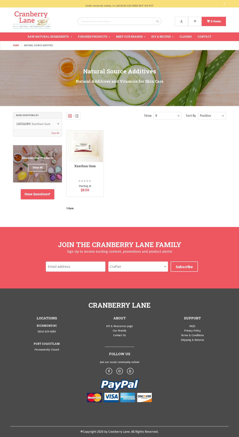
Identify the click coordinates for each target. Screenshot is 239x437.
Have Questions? (37, 194)
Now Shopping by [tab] (27, 115)
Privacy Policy (192, 330)
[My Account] (181, 21)
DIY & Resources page (119, 326)
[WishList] (195, 21)
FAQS (192, 326)
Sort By (191, 115)
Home (16, 45)
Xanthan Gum (85, 166)
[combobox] (119, 21)
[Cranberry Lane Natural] (31, 20)
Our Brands (119, 330)
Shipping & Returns (192, 340)
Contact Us (119, 335)
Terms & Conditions (192, 335)
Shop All (37, 167)
